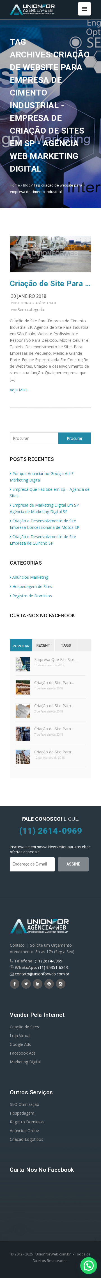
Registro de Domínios (32, 595)
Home (15, 185)
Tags (66, 645)
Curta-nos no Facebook (42, 615)
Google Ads (20, 1044)
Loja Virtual (20, 1035)
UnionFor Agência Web (37, 303)
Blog (26, 185)
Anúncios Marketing (30, 577)
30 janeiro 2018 (28, 296)
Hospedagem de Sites (32, 586)
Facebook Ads (23, 1053)
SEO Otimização (24, 1104)
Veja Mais (18, 389)
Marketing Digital (25, 1061)
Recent (43, 645)
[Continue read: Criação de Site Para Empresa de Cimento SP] (50, 270)
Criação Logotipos (26, 1139)
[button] (88, 1265)
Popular (21, 646)
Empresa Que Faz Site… (55, 659)
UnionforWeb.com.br (53, 1254)
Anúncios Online (24, 1130)
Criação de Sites (24, 1027)
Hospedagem (22, 1113)
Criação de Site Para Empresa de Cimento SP (50, 283)
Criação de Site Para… (54, 682)
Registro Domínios (27, 1121)
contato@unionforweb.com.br (42, 974)
